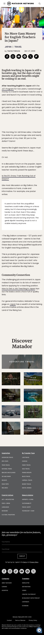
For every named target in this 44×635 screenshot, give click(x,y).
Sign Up (35, 326)
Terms (27, 332)
